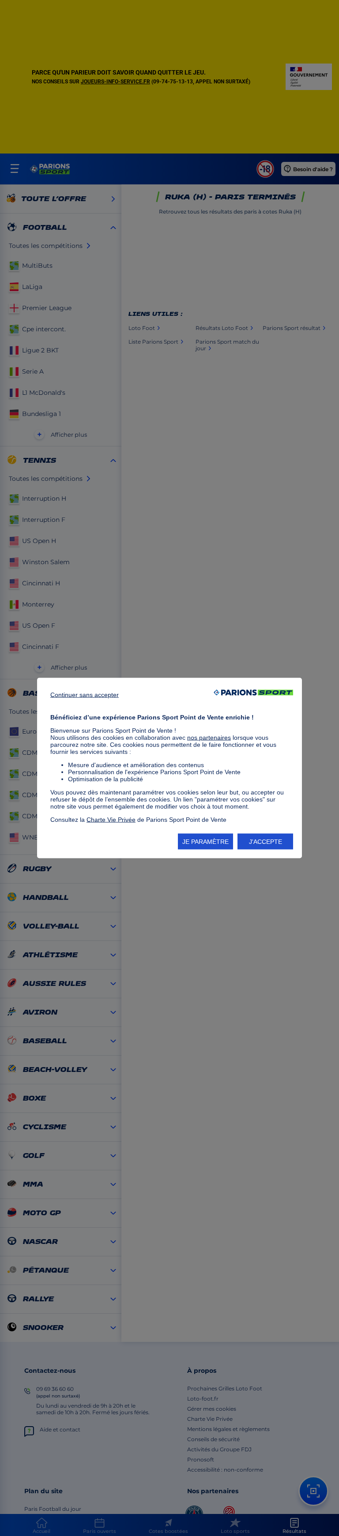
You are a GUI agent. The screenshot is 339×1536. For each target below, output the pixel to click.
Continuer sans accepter (84, 694)
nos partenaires (209, 737)
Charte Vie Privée (111, 819)
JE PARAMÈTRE (205, 841)
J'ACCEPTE (265, 841)
